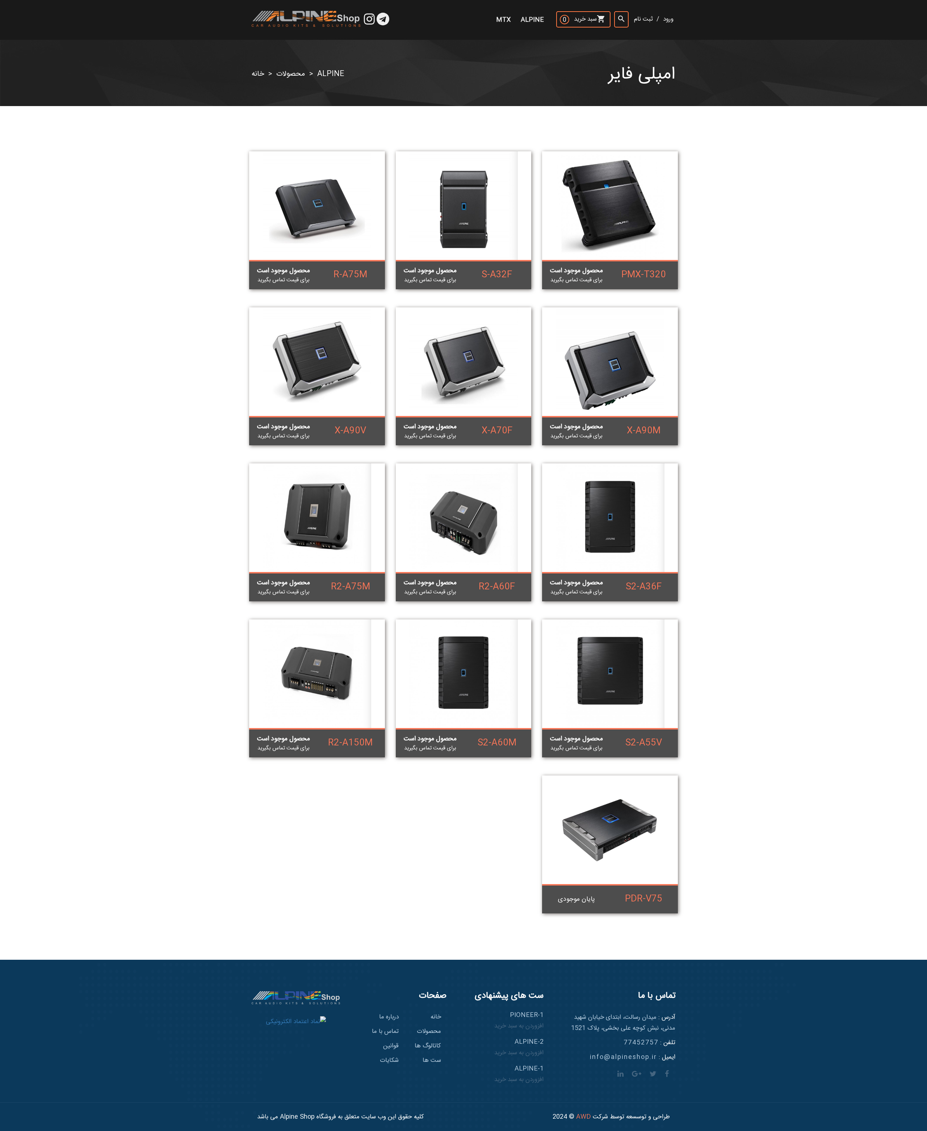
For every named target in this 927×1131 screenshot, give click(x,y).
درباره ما (389, 1017)
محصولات (290, 74)
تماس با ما (385, 1031)
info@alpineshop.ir (623, 1057)
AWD (583, 1117)
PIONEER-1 (519, 1020)
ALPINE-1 (519, 1074)
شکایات (389, 1060)
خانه (258, 74)
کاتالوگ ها (428, 1046)
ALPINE (330, 74)
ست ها (432, 1060)
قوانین (391, 1046)
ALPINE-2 (519, 1047)
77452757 (641, 1043)
